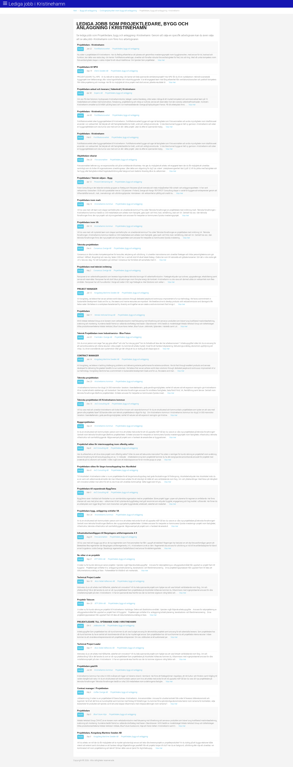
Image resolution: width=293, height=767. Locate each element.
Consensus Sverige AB (102, 248)
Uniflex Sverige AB (101, 692)
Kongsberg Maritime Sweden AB (106, 293)
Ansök (80, 49)
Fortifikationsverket (102, 49)
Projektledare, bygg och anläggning (125, 49)
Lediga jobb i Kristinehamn (37, 4)
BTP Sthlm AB (99, 559)
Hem (75, 11)
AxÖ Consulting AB (102, 404)
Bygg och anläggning (88, 11)
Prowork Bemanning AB (103, 182)
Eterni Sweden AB (101, 71)
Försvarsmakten (101, 160)
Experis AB (98, 93)
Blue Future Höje (100, 714)
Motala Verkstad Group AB (105, 315)
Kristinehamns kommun (103, 204)
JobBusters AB (99, 626)
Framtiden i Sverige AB (103, 337)
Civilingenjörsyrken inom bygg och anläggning (118, 11)
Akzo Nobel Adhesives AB (105, 581)
